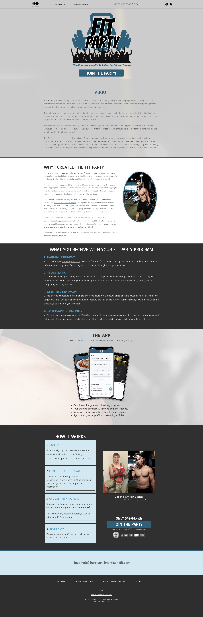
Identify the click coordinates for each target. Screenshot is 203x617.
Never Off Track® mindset (65, 203)
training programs (71, 261)
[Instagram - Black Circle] (166, 4)
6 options (60, 504)
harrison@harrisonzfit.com (110, 563)
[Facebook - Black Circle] (171, 4)
